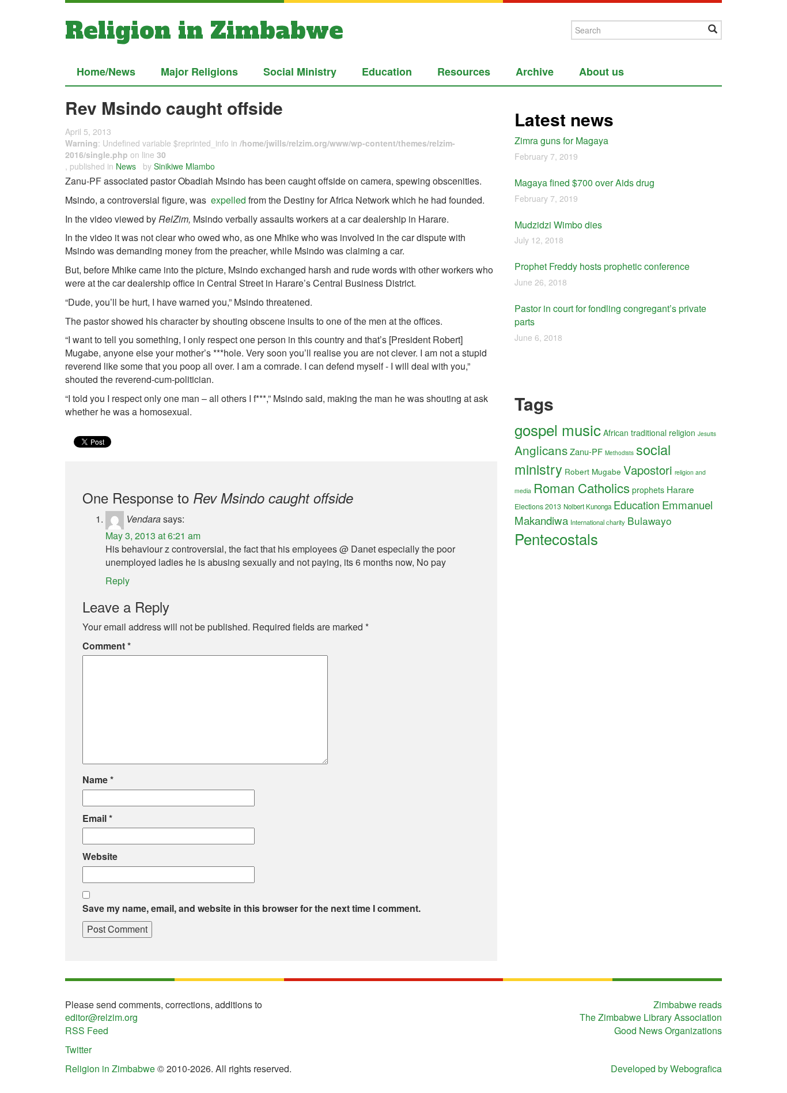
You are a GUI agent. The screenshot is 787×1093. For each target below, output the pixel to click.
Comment (106, 646)
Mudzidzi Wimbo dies (558, 224)
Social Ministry (299, 71)
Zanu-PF (586, 451)
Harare (680, 489)
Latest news (564, 119)
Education (387, 71)
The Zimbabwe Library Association (651, 1017)
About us (601, 71)
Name (97, 779)
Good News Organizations (668, 1030)
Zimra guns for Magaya (561, 140)
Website (100, 856)
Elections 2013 (537, 506)
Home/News (106, 71)
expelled (228, 199)
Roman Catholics (582, 487)
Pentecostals (556, 538)
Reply (117, 580)
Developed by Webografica (666, 1068)
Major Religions (199, 71)
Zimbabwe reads (687, 1004)
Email (97, 818)
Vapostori (647, 469)
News (126, 166)
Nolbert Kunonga (587, 506)
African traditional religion (649, 432)
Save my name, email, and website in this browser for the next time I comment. (251, 908)
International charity (597, 522)
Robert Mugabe (593, 471)
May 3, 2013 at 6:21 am (152, 535)
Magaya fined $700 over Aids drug (584, 182)
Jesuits (707, 434)
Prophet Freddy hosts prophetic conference (602, 266)
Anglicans (540, 450)
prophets (648, 489)
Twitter (78, 1049)
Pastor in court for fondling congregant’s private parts (610, 315)
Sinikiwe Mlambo (184, 166)
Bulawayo (649, 520)
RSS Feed (86, 1030)
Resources (463, 71)
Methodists (619, 453)
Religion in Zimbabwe (204, 30)
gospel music (557, 429)
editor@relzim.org (101, 1017)
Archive (535, 71)
